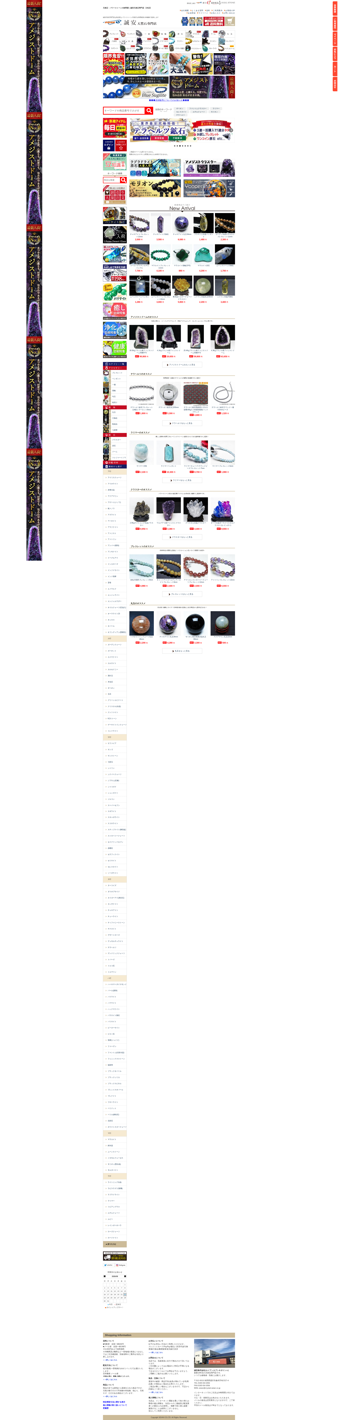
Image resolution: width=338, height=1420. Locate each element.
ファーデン (112, 1046)
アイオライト (113, 484)
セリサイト (112, 861)
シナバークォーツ (114, 774)
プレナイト (112, 1096)
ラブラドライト (114, 1195)
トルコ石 (111, 966)
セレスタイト (181, 112)
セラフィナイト (114, 854)
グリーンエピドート (115, 700)
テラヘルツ (180, 115)
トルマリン (112, 972)
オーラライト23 (114, 614)
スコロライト (113, 823)
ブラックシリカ (114, 1077)
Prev (133, 130)
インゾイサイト (114, 570)
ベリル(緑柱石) (113, 1115)
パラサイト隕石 (114, 1015)
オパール (111, 626)
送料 (208, 10)
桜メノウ (111, 508)
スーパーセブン (114, 805)
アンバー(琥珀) (113, 545)
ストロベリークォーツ (116, 836)
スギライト (112, 811)
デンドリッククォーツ (116, 953)
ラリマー (216, 108)
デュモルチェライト (115, 941)
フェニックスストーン (116, 1059)
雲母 (109, 583)
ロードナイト (113, 1238)
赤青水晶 (111, 490)
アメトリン (112, 539)
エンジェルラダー (114, 601)
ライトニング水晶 (114, 1182)
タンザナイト (113, 904)
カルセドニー (113, 669)
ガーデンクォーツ (114, 645)
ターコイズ (112, 885)
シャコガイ (112, 787)
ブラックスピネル (114, 1084)
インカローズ (113, 564)
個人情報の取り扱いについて (115, 1405)
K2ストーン (112, 718)
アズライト (112, 515)
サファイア (112, 743)
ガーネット (112, 651)
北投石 (110, 1121)
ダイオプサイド (114, 892)
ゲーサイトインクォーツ (117, 725)
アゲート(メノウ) (114, 502)
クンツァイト (113, 712)
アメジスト (112, 533)
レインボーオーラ (114, 1225)
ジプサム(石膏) (113, 781)
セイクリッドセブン (115, 842)
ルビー (110, 1219)
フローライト (113, 1102)
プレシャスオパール (115, 1090)
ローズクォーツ (114, 1232)
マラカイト (112, 1139)
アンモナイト (113, 552)
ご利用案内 (217, 10)
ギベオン (179, 108)
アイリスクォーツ (114, 477)
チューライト (113, 916)
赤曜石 (110, 848)
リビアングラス (114, 1207)
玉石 (109, 694)
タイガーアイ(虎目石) (116, 898)
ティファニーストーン (116, 923)
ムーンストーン (114, 1152)
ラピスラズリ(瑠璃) (115, 1188)
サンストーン (113, 756)
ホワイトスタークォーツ (117, 1127)
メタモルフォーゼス (115, 1158)
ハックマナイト (114, 1009)
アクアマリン (113, 496)
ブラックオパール (114, 1071)
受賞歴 (106, 1408)
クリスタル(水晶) (114, 706)
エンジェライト (114, 595)
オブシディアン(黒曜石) (117, 632)
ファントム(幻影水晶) (116, 1053)
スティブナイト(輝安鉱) (117, 830)
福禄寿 (110, 1065)
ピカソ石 (111, 1034)
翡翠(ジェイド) (113, 1040)
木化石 (110, 682)
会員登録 (192, 13)
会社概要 (185, 10)
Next (231, 130)
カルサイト (112, 663)
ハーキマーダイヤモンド (117, 984)
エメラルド (112, 589)
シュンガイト (113, 793)
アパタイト (112, 521)
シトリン (111, 768)
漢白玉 (110, 676)
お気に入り (216, 13)
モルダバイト (113, 1170)
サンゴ (110, 749)
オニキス (111, 620)
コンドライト (113, 731)
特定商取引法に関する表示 (114, 1402)
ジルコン (111, 799)
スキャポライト (114, 817)
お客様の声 (230, 10)
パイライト (112, 997)
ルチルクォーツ (199, 112)
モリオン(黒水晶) (114, 1164)
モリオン (214, 112)
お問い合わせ (229, 13)
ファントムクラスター (197, 108)
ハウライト (112, 1003)
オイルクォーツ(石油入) (117, 607)
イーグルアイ (113, 558)
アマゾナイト (113, 527)
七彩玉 (110, 762)
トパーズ (111, 960)
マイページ (203, 13)
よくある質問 (197, 10)
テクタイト (112, 929)
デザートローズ (114, 935)
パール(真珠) (112, 991)
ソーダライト (113, 873)
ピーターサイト (114, 1028)
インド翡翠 (112, 576)
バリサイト (112, 1022)
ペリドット (112, 1108)
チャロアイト (113, 910)
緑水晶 (110, 1146)
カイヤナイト (113, 657)
